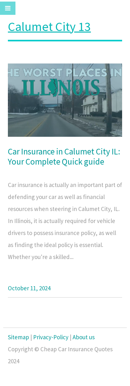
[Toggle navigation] (7, 8)
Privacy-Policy (50, 337)
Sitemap (18, 337)
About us (84, 337)
